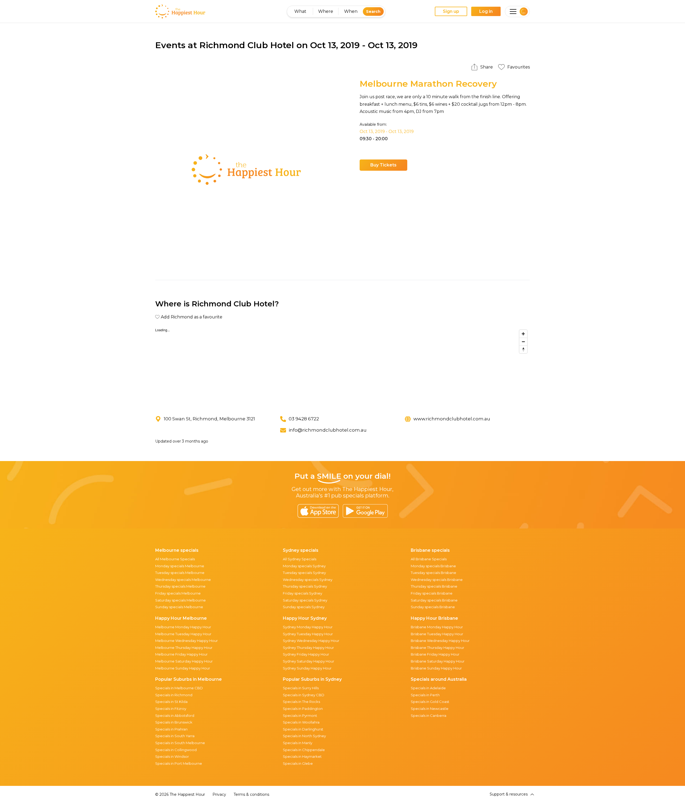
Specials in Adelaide (428, 688)
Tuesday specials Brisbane (433, 572)
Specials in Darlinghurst (303, 729)
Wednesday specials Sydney (307, 579)
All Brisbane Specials (429, 559)
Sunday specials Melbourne (179, 607)
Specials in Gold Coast (430, 701)
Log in (486, 11)
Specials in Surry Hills (301, 688)
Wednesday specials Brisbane (437, 579)
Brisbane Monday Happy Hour (437, 627)
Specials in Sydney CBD (303, 695)
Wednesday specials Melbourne (183, 579)
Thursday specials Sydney (305, 586)
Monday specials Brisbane (433, 566)
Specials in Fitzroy (170, 708)
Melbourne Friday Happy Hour (181, 654)
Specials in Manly (297, 743)
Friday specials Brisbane (431, 593)
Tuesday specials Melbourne (179, 572)
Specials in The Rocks (301, 701)
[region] (342, 367)
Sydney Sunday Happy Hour (307, 668)
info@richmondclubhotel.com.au (328, 430)
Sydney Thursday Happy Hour (308, 647)
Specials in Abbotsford (174, 715)
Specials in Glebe (298, 763)
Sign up (451, 11)
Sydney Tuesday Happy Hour (308, 634)
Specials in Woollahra (301, 722)
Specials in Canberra (428, 715)
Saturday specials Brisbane (434, 600)
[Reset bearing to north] (523, 349)
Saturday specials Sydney (305, 600)
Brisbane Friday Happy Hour (435, 654)
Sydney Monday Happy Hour (308, 627)
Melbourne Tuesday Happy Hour (183, 634)
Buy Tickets (383, 165)
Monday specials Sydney (304, 566)
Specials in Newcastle (429, 708)
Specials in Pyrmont (300, 715)
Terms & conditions (251, 794)
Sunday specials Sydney (304, 607)
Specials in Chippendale (304, 750)
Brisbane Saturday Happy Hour (438, 661)
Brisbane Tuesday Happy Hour (437, 634)
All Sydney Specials (299, 559)
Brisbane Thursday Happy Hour (437, 647)
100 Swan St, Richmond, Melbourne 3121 (209, 418)
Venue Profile (432, 165)
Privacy (219, 794)
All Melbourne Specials (175, 559)
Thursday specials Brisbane (434, 586)
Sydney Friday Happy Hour (306, 654)
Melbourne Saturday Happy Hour (184, 661)
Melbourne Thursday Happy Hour (183, 647)
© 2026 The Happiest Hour (180, 794)
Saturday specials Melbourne (180, 600)
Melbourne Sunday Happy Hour (182, 668)
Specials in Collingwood (176, 750)
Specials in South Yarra (175, 736)
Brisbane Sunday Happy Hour (436, 668)
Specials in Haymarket (302, 756)
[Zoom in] (523, 334)
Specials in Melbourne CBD (179, 688)
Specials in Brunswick (173, 722)
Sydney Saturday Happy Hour (308, 661)
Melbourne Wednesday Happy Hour (186, 640)
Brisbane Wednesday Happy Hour (440, 640)
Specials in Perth (425, 695)
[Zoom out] (523, 341)
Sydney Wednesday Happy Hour (311, 640)
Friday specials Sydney (302, 593)
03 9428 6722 (304, 418)
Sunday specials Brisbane (433, 607)
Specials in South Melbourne (180, 743)
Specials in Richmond (173, 695)
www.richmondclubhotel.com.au (451, 418)
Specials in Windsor (172, 756)
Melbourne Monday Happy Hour (183, 627)
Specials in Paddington (303, 708)
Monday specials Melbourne (179, 566)
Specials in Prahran (171, 729)
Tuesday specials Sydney (304, 572)
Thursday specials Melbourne (180, 586)
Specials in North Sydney (304, 736)
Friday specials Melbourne (178, 593)
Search (373, 11)
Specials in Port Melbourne (178, 763)
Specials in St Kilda (171, 701)
